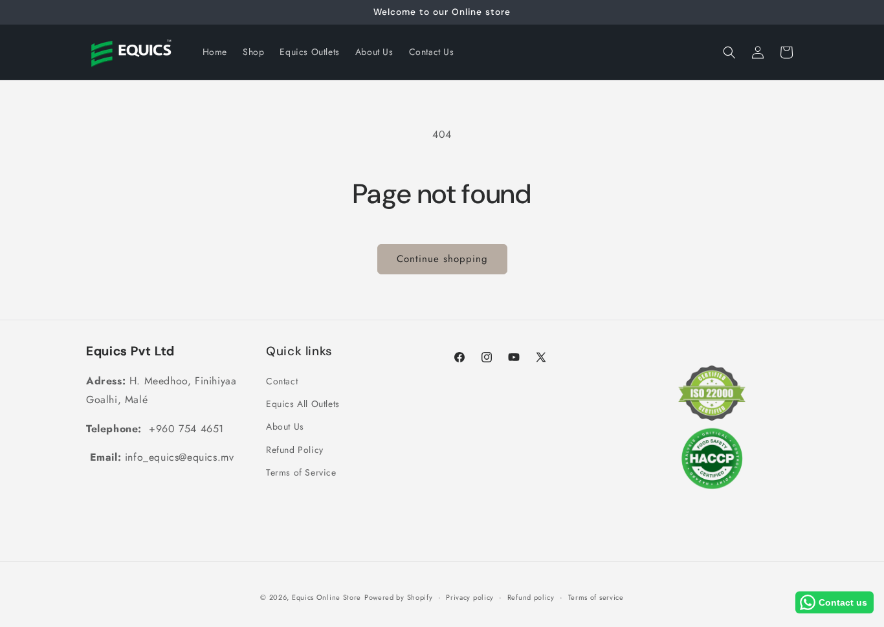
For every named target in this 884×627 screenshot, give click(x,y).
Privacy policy (470, 597)
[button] (729, 52)
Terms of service (596, 597)
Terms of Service (301, 472)
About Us (285, 426)
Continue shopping (442, 259)
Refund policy (531, 597)
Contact (282, 381)
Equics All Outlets (303, 403)
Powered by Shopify (398, 597)
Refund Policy (295, 449)
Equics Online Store (326, 597)
